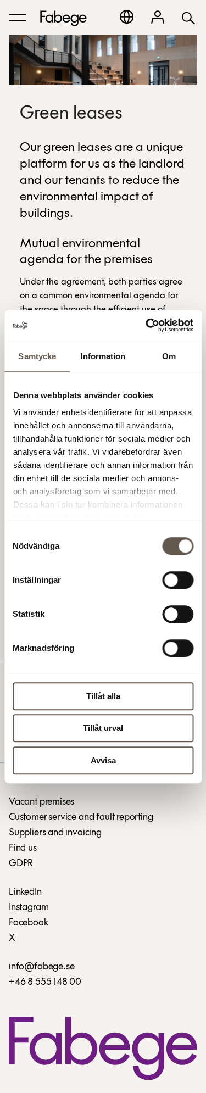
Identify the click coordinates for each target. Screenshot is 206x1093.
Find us (23, 849)
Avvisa (103, 760)
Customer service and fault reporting (81, 818)
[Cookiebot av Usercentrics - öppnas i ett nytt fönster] (146, 325)
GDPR (21, 864)
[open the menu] (17, 17)
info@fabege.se (41, 967)
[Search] (188, 17)
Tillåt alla (103, 696)
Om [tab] (169, 356)
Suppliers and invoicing (55, 833)
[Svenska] (127, 17)
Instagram (28, 908)
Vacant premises (41, 802)
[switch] (177, 580)
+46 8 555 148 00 (45, 983)
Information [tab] (102, 356)
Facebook (28, 923)
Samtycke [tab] (37, 356)
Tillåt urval (103, 728)
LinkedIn (25, 892)
